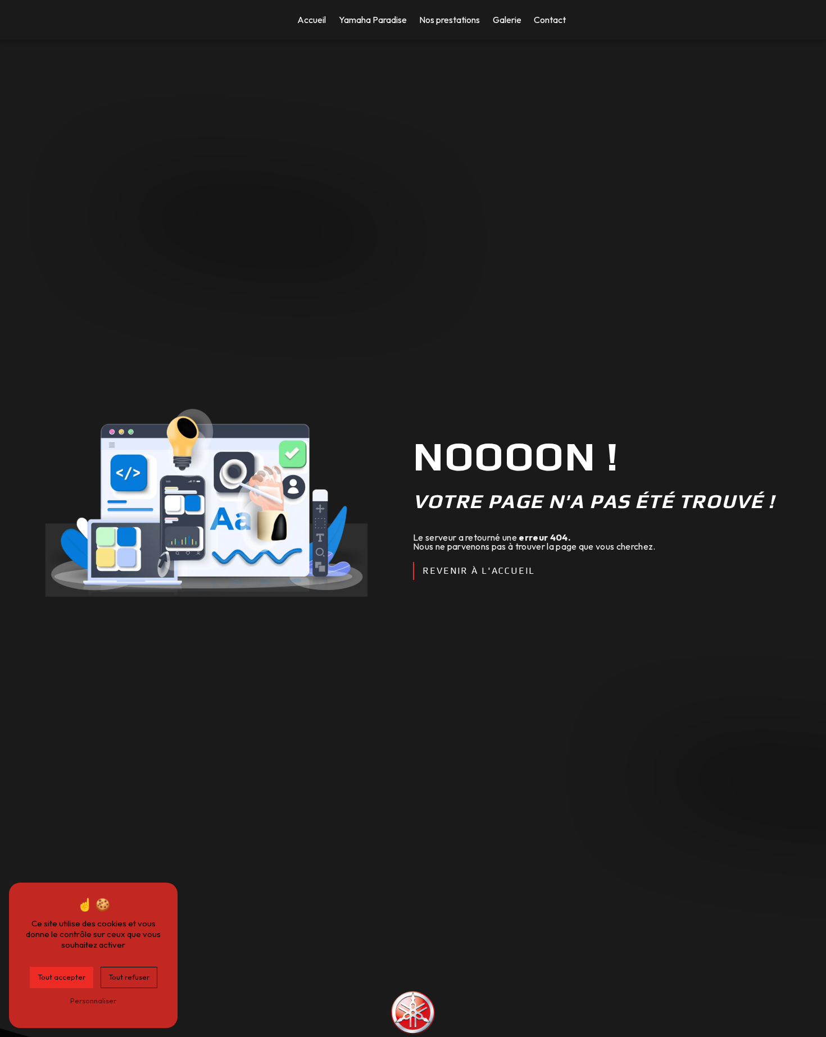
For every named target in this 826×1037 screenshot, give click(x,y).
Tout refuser (128, 976)
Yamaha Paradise (373, 19)
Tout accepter (61, 976)
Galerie (507, 19)
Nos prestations (449, 19)
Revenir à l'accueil (479, 570)
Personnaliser (93, 1000)
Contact (550, 19)
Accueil (311, 19)
